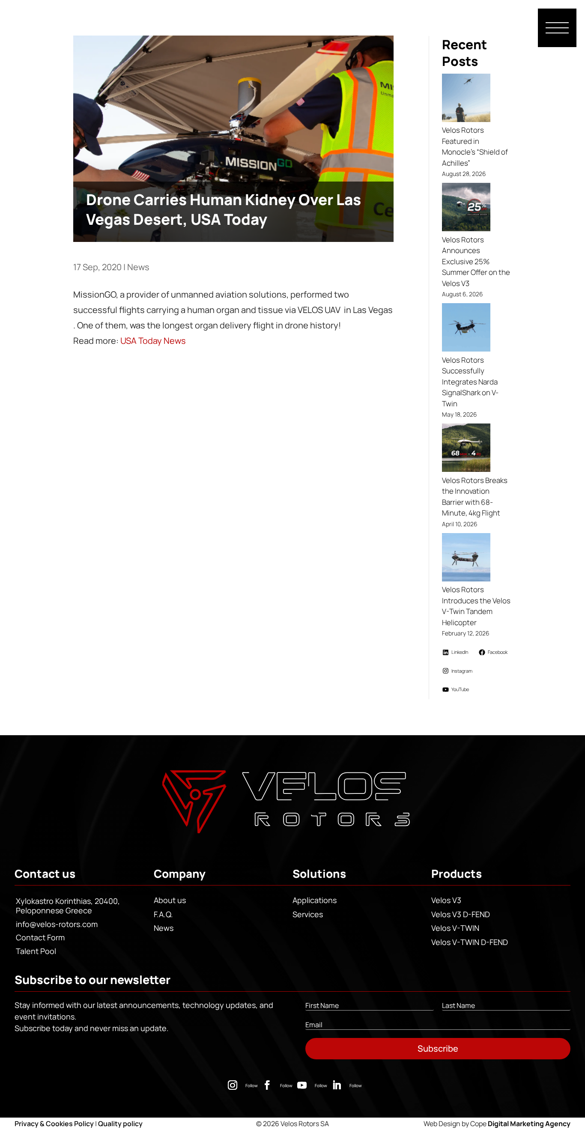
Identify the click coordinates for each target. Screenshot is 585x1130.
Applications (314, 900)
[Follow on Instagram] (232, 1085)
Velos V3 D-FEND (460, 914)
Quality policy (120, 1123)
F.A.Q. (163, 914)
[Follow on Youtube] (301, 1085)
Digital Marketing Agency (529, 1123)
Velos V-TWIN (455, 928)
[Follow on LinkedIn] (336, 1085)
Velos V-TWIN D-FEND (469, 942)
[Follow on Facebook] (267, 1085)
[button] (557, 28)
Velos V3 (446, 900)
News (138, 267)
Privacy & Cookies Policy (54, 1123)
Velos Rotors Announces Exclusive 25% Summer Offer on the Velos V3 (476, 261)
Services (307, 914)
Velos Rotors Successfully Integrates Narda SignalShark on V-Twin (470, 381)
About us (170, 900)
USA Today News (153, 340)
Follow (251, 1085)
